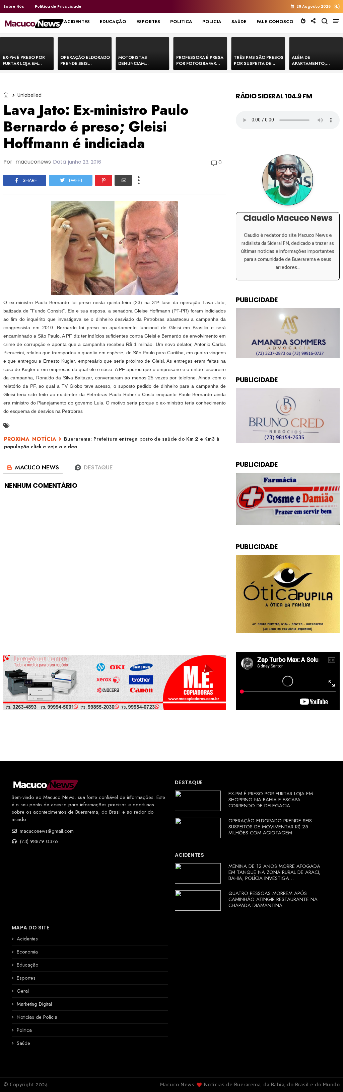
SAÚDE (239, 21)
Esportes (26, 978)
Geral (23, 991)
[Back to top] (326, 1076)
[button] (337, 6)
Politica (24, 1030)
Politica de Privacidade (58, 6)
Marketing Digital (34, 1004)
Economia (27, 951)
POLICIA (211, 21)
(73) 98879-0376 (38, 841)
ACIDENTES (77, 21)
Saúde (23, 1043)
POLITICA (181, 21)
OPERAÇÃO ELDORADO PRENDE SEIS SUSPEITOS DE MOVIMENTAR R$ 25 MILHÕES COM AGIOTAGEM (270, 826)
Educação (28, 965)
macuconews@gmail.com (46, 831)
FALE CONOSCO (275, 21)
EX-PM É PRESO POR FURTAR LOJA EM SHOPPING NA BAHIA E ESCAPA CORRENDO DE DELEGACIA (270, 799)
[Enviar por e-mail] (123, 180)
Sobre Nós (13, 6)
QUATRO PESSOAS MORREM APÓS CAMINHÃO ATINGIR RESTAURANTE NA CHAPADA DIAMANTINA (273, 899)
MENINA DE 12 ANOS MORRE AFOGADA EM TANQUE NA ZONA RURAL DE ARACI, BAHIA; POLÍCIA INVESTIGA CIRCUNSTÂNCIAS (274, 875)
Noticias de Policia (37, 1017)
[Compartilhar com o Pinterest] (103, 180)
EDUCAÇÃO (113, 21)
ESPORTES (148, 21)
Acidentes (27, 938)
